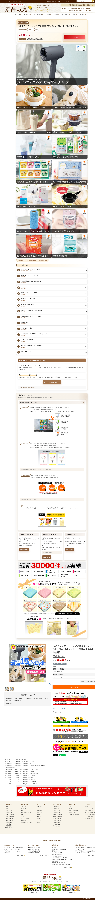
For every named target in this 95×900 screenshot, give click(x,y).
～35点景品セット (57, 820)
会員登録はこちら (24, 549)
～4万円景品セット (9, 812)
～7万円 (30, 763)
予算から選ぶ (72, 812)
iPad (22, 810)
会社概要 (82, 14)
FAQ (65, 1)
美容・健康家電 (41, 765)
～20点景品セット (57, 814)
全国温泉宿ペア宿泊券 (26, 822)
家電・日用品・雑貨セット (22, 759)
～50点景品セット (57, 824)
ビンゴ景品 (32, 771)
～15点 (32, 761)
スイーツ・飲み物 (25, 818)
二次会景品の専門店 (32, 892)
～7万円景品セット (9, 818)
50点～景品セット (57, 826)
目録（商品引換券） (74, 810)
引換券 (48, 14)
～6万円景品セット (9, 816)
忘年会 (38, 814)
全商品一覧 (12, 767)
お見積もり (65, 14)
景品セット (12, 759)
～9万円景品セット (9, 822)
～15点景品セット (57, 812)
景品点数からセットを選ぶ (22, 761)
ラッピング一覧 (46, 557)
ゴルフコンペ (40, 810)
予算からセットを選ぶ (21, 763)
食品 (70, 807)
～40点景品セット (57, 822)
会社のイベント (41, 812)
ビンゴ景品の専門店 (71, 892)
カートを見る (71, 1)
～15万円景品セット (9, 826)
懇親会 (31, 777)
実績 (74, 14)
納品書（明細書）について (62, 674)
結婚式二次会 (32, 781)
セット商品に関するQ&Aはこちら (27, 387)
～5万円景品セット (9, 814)
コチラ (66, 857)
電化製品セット (32, 765)
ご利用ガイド (60, 1)
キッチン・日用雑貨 (74, 814)
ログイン (54, 1)
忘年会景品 (32, 775)
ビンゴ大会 (39, 808)
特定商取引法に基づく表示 (45, 881)
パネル (56, 14)
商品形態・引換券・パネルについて (29, 402)
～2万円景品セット (9, 808)
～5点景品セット (57, 808)
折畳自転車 (23, 820)
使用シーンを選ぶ (59, 669)
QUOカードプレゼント (72, 534)
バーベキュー (40, 820)
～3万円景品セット (9, 810)
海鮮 (22, 814)
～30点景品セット (57, 818)
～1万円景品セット (9, 807)
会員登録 (49, 1)
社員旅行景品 (32, 779)
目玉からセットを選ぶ (21, 765)
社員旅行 (39, 822)
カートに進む (74, 37)
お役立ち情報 (38, 14)
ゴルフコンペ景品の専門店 (51, 892)
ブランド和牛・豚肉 (26, 812)
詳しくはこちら (69, 549)
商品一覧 (17, 14)
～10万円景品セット (9, 824)
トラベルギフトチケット (27, 807)
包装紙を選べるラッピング (49, 534)
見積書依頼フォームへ (11, 704)
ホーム (6, 759)
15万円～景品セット (9, 827)
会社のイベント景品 (34, 773)
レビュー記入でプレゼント (26, 534)
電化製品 (71, 808)
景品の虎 (88, 898)
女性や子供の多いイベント (36, 784)
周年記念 (39, 816)
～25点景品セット (57, 816)
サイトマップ (69, 881)
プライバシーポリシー (58, 881)
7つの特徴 (27, 14)
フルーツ (23, 816)
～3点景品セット (57, 807)
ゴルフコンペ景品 (33, 769)
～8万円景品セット (9, 820)
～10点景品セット (57, 810)
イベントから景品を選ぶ (22, 769)
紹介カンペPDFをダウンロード (52, 382)
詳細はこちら (20, 855)
